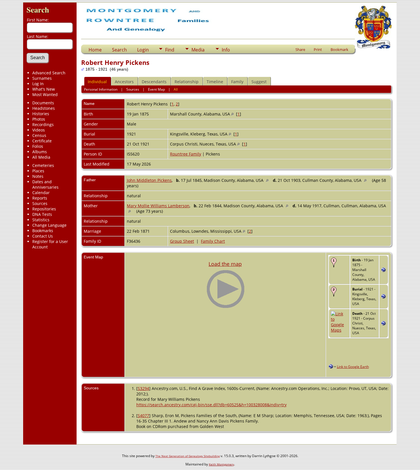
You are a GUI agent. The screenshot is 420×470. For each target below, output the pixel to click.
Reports (39, 198)
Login (143, 50)
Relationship (187, 81)
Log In (38, 83)
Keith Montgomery (221, 464)
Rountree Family (185, 154)
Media (198, 50)
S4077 (143, 415)
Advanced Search (48, 72)
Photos (38, 119)
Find (169, 50)
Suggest (259, 81)
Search (38, 9)
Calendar (41, 192)
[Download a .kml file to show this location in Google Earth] (383, 270)
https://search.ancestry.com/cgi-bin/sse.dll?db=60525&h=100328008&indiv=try (211, 404)
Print (318, 49)
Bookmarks (42, 230)
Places (38, 171)
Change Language (49, 225)
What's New (43, 89)
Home (95, 50)
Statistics (40, 219)
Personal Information (100, 89)
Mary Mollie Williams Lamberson (158, 205)
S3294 (143, 388)
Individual (97, 81)
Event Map (156, 89)
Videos (38, 130)
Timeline (215, 81)
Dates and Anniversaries (45, 184)
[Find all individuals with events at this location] (232, 114)
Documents (43, 102)
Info (226, 50)
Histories (40, 113)
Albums (39, 151)
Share (300, 49)
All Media (41, 157)
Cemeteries (43, 165)
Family (237, 81)
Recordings (43, 124)
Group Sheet (182, 241)
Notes (37, 176)
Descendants (154, 81)
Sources (39, 203)
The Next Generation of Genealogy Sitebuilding (187, 456)
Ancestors (124, 81)
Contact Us (42, 236)
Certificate (42, 141)
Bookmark (339, 49)
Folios (37, 146)
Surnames (42, 78)
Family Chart (213, 241)
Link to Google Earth (353, 366)
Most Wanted (45, 94)
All (176, 89)
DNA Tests (42, 214)
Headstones (43, 108)
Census (39, 135)
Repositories (44, 209)
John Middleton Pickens (149, 180)
